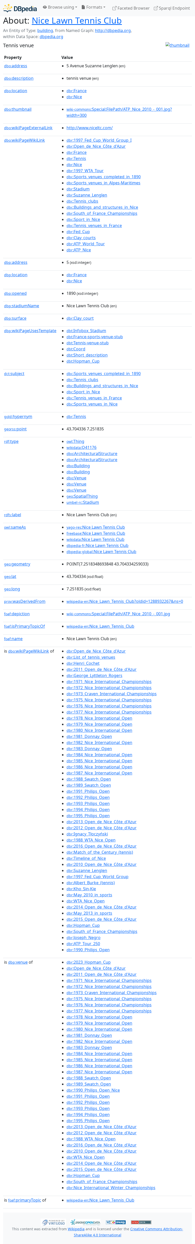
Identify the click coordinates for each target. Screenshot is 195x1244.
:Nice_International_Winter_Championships (111, 1187)
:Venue (76, 478)
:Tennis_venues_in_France (94, 225)
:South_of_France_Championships (102, 213)
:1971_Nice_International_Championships (109, 681)
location (15, 90)
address (15, 66)
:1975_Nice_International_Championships (109, 700)
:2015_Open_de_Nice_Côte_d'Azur (102, 919)
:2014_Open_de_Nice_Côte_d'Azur (102, 907)
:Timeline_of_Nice (86, 858)
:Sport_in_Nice (83, 219)
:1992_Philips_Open (88, 797)
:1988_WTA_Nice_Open (91, 840)
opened (15, 293)
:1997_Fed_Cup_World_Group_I (99, 140)
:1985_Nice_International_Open (99, 761)
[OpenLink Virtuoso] (53, 1222)
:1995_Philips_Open (88, 815)
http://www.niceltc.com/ (90, 128)
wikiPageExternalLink (28, 128)
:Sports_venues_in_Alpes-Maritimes (103, 183)
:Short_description (87, 355)
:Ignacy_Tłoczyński (87, 834)
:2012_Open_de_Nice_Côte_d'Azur (102, 828)
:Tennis (76, 158)
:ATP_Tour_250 (83, 943)
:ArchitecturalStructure (92, 453)
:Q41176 (81, 447)
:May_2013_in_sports (89, 913)
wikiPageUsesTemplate (30, 330)
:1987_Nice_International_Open (99, 773)
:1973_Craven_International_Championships (112, 694)
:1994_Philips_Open (88, 809)
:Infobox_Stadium (86, 330)
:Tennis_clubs (82, 201)
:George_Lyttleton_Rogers (94, 675)
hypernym (18, 416)
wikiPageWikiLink (24, 140)
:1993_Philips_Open (88, 803)
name (13, 638)
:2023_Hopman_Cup (89, 962)
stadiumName (21, 306)
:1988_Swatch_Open (89, 779)
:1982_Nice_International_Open (99, 742)
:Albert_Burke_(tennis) (91, 882)
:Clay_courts (81, 237)
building (45, 30)
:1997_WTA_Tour (85, 170)
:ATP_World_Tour (86, 244)
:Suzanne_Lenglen (87, 195)
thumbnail (17, 109)
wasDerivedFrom (24, 601)
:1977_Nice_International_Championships (109, 712)
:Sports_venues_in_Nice (92, 404)
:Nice (74, 97)
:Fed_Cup (78, 231)
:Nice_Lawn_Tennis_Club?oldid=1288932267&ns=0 (125, 601)
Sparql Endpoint (174, 8)
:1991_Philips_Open (88, 791)
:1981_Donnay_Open (89, 736)
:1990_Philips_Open (88, 949)
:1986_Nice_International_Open (99, 767)
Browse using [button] (60, 7)
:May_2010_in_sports (89, 895)
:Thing (75, 441)
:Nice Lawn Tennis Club (96, 527)
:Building (78, 465)
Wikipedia (76, 1228)
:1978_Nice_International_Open (99, 718)
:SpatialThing (82, 496)
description (19, 78)
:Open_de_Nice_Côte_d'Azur (96, 146)
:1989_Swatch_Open (89, 785)
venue (18, 962)
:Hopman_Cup (83, 361)
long (12, 589)
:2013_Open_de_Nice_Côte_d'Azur (102, 822)
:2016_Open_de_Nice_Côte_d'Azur (102, 846)
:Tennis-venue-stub (88, 343)
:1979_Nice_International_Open (99, 724)
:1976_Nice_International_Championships (109, 706)
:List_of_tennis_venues (91, 657)
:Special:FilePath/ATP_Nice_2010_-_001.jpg (118, 614)
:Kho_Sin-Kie (81, 889)
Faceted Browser (133, 8)
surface (15, 318)
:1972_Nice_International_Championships (109, 687)
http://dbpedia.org (113, 30)
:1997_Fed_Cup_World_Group (97, 876)
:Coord (76, 349)
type (11, 441)
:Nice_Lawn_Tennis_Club (100, 626)
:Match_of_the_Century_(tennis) (100, 852)
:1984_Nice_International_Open (99, 754)
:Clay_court (80, 318)
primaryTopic (24, 1200)
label (12, 515)
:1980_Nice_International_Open (99, 730)
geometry (17, 564)
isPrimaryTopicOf (24, 626)
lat (10, 576)
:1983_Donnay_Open (89, 748)
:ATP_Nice (79, 250)
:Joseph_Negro (84, 937)
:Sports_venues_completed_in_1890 (104, 177)
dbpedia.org (51, 36)
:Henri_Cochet (83, 663)
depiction (17, 614)
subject (14, 373)
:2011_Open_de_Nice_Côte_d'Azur (102, 669)
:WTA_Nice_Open (86, 901)
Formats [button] (93, 7)
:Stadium (78, 189)
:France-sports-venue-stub (95, 337)
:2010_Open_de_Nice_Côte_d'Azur (102, 864)
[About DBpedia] (20, 8)
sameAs (15, 527)
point (15, 429)
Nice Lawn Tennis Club (77, 20)
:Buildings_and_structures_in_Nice (102, 207)
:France (77, 90)
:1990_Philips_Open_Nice (93, 1090)
